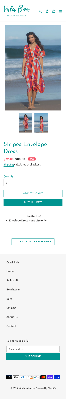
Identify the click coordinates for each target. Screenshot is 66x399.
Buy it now (33, 202)
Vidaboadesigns (27, 388)
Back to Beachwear (35, 241)
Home (10, 271)
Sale (9, 298)
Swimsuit (12, 280)
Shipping (9, 164)
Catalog (11, 308)
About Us (12, 317)
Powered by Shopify (46, 388)
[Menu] (60, 10)
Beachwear (13, 289)
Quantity (8, 176)
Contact (11, 326)
